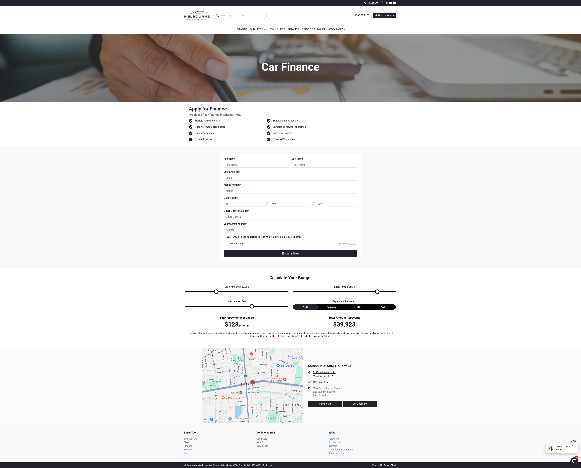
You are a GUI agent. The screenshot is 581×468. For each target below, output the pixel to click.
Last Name (298, 158)
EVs (271, 29)
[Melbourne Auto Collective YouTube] (391, 3)
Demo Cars (262, 446)
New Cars (261, 442)
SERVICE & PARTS (313, 29)
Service (188, 449)
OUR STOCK (257, 29)
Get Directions (360, 403)
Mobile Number (232, 184)
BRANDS (242, 29)
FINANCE (293, 29)
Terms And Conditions (341, 449)
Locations (373, 3)
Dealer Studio (390, 465)
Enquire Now (290, 253)
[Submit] (217, 15)
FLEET (281, 29)
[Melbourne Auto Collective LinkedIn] (395, 3)
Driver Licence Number (236, 210)
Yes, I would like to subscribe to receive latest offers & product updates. (264, 236)
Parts (186, 453)
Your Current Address (235, 223)
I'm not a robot (238, 243)
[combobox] (240, 15)
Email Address (232, 171)
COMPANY (336, 29)
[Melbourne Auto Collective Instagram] (387, 3)
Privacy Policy (336, 453)
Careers (333, 446)
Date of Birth (231, 197)
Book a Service (386, 15)
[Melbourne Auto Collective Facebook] (383, 3)
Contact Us (325, 403)
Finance (188, 446)
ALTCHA (352, 244)
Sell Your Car (190, 438)
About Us (334, 438)
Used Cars (261, 438)
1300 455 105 (362, 15)
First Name (230, 158)
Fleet (186, 442)
